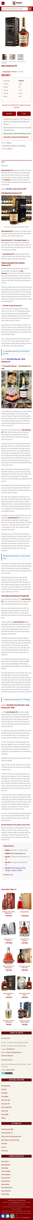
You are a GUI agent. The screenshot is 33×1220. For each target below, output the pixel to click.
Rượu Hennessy (6, 1191)
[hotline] (12, 1216)
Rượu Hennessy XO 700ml (8, 994)
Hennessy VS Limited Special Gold (8, 1021)
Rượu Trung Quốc (6, 1107)
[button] (3, 3)
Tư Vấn (23, 113)
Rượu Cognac (21, 61)
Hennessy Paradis (24, 912)
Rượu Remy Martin (6, 1187)
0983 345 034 (10, 1070)
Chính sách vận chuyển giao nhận (11, 1136)
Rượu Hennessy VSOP (19, 189)
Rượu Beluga (5, 1194)
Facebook (6, 875)
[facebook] (3, 1216)
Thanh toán (4, 1151)
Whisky (3, 1118)
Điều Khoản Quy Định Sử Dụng (10, 1140)
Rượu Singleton (5, 1174)
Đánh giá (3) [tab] (4, 165)
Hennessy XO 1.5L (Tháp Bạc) (21, 699)
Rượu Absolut (5, 1184)
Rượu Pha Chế (5, 1100)
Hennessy (4, 63)
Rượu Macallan (5, 1165)
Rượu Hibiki (4, 1168)
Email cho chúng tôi (7, 1056)
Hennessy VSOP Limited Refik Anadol (8, 912)
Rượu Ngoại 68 (26, 1217)
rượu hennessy (21, 146)
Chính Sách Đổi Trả (6, 1133)
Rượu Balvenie (5, 1181)
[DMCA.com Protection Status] (6, 1073)
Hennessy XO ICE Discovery (24, 939)
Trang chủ (4, 61)
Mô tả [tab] (3, 162)
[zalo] (8, 1216)
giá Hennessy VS (7, 146)
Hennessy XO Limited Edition (24, 994)
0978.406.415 (10, 1049)
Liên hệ (3, 1147)
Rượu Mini (4, 1093)
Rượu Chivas (5, 1161)
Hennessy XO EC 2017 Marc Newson (8, 966)
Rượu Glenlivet (5, 1178)
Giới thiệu (4, 1143)
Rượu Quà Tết (5, 1104)
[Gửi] (30, 9)
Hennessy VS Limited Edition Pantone (24, 1021)
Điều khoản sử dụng (9, 1213)
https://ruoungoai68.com (18, 853)
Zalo (11, 875)
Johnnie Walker (6, 1171)
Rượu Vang (4, 1111)
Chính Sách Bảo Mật (7, 1129)
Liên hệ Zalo (9, 113)
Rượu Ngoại (12, 61)
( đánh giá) (14, 71)
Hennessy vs (15, 146)
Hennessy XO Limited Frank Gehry (24, 966)
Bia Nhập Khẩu (5, 1086)
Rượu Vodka (5, 1114)
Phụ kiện (4, 1089)
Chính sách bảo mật (20, 1213)
